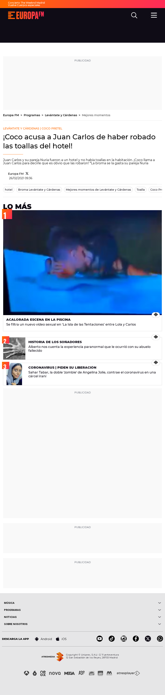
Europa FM (11, 115)
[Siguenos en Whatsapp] (160, 640)
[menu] (154, 15)
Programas (32, 115)
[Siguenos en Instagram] (124, 640)
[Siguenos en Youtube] (100, 640)
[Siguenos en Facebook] (136, 640)
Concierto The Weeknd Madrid (26, 2)
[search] (134, 15)
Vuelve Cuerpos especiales (24, 5)
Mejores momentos (96, 115)
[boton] (121, 603)
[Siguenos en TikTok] (112, 640)
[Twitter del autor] (27, 174)
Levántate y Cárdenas (61, 115)
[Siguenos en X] (148, 640)
